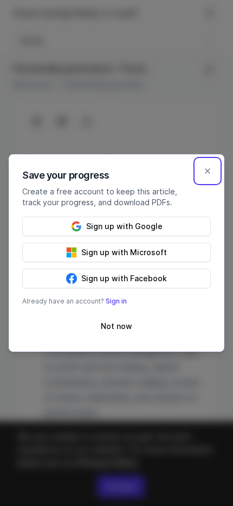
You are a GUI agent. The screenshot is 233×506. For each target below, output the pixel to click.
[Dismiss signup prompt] (207, 171)
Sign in (116, 301)
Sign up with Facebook (124, 278)
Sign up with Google (124, 226)
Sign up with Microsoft (124, 252)
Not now (116, 326)
